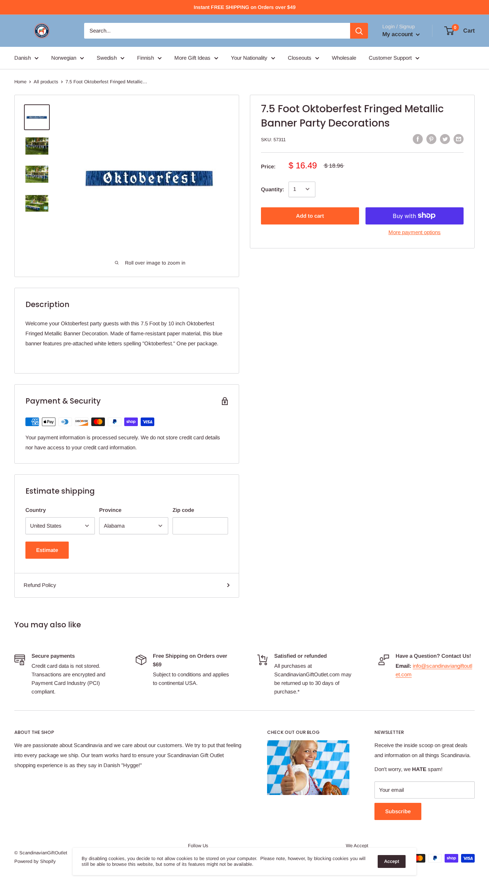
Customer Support (390, 58)
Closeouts (299, 58)
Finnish (145, 58)
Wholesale (344, 58)
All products (46, 81)
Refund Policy (40, 585)
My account (398, 34)
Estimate (47, 550)
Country (35, 510)
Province (110, 510)
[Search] (359, 31)
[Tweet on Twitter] (445, 139)
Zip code (183, 510)
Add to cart (310, 215)
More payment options (414, 232)
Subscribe (398, 811)
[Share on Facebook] (418, 139)
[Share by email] (459, 139)
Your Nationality (249, 58)
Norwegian (63, 58)
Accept (391, 861)
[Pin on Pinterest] (431, 139)
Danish (22, 58)
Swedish (107, 58)
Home (20, 81)
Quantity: (272, 189)
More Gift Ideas (192, 58)
